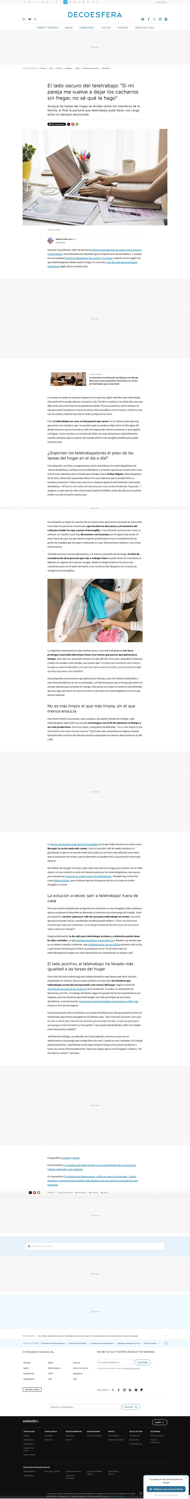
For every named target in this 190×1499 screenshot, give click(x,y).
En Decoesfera (95, 374)
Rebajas (69, 68)
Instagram (160, 19)
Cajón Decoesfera (65, 1192)
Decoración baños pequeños (53, 1343)
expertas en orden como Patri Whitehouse (88, 876)
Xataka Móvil (28, 1440)
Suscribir (142, 1362)
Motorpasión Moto (116, 1440)
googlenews (166, 19)
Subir (158, 1422)
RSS (130, 1389)
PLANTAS (122, 27)
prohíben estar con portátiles (104, 944)
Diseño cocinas (150, 1343)
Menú (24, 19)
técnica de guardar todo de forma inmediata (74, 844)
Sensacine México (73, 1471)
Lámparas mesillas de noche (129, 1343)
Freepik (66, 1157)
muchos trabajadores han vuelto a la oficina (89, 258)
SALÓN (69, 27)
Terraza (43, 68)
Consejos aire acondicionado (102, 1343)
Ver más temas (32, 1389)
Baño (50, 1362)
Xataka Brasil (28, 1475)
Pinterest (143, 19)
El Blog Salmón (157, 1435)
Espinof (69, 1440)
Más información (116, 1496)
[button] (65, 239)
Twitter (154, 19)
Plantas (27, 1362)
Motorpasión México (113, 1472)
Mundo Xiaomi (29, 1455)
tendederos (29, 1379)
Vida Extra (49, 1440)
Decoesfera (134, 1440)
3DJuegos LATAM (52, 1471)
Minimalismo (54, 1368)
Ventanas (105, 68)
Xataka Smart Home (28, 1449)
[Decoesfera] (95, 13)
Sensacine (70, 1435)
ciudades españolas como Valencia (94, 940)
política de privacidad (131, 1368)
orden (105, 1192)
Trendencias (134, 1435)
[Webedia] (31, 1421)
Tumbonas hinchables (78, 1343)
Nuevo (30, 19)
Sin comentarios (57, 124)
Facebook (148, 19)
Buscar (35, 19)
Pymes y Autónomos (156, 1441)
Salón (26, 1368)
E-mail (76, 124)
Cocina (59, 68)
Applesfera (28, 1444)
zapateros (78, 1373)
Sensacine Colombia (70, 1476)
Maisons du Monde (90, 68)
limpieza (94, 1192)
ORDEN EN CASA (144, 27)
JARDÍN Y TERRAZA (47, 27)
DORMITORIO (86, 27)
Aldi (75, 1379)
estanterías (28, 1373)
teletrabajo (81, 1192)
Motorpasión (113, 1435)
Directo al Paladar (94, 1435)
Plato (77, 68)
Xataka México (29, 1471)
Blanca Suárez (61, 880)
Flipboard (72, 124)
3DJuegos (49, 1435)
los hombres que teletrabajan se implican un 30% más (108, 1001)
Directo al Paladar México (94, 1472)
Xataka (26, 1435)
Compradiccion (135, 1444)
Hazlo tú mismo (80, 1368)
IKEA (50, 1373)
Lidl (51, 68)
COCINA (106, 27)
